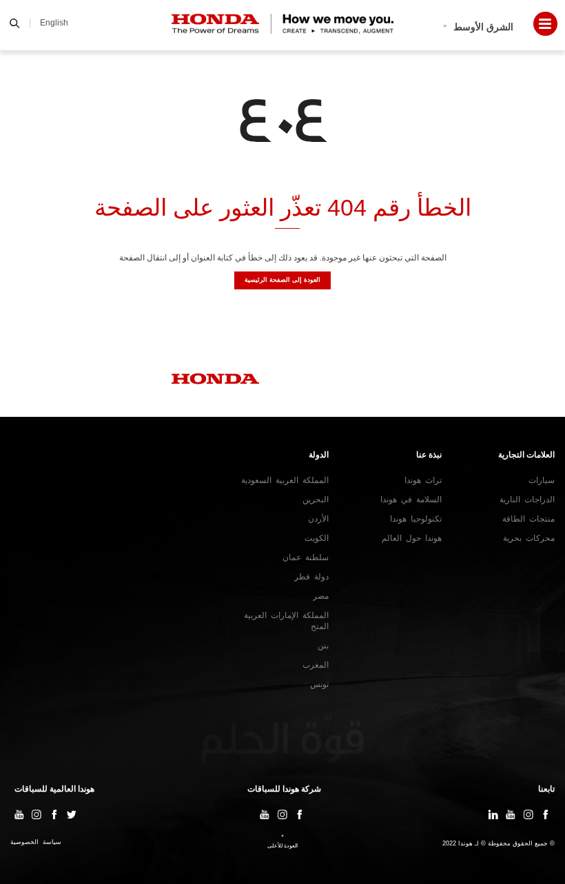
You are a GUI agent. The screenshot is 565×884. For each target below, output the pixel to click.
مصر (321, 596)
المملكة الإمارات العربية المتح (286, 620)
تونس (319, 684)
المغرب (315, 665)
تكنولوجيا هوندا (416, 519)
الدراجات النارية (527, 499)
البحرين (315, 499)
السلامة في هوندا (411, 499)
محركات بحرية (529, 538)
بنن (323, 645)
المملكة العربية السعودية (285, 480)
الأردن (318, 519)
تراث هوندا (423, 480)
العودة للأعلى (282, 846)
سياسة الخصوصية (35, 842)
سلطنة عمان (305, 557)
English (54, 23)
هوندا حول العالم (412, 538)
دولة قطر (311, 577)
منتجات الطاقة (528, 519)
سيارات (541, 480)
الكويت (317, 538)
